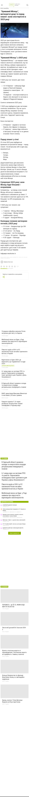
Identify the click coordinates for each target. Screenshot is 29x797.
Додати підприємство (14, 533)
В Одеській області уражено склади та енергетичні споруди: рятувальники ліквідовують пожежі (14, 385)
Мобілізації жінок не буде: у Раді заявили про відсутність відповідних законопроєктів (14, 341)
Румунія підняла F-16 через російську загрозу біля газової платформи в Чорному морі (12, 403)
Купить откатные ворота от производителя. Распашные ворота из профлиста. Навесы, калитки (14, 652)
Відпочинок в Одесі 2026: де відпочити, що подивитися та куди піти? (13, 362)
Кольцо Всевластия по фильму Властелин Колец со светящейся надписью (13, 677)
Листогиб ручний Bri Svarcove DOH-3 (14, 629)
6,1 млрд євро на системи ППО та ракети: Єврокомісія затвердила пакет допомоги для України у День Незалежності (14, 374)
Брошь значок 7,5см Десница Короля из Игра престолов (12, 701)
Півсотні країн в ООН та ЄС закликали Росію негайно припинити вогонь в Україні (14, 351)
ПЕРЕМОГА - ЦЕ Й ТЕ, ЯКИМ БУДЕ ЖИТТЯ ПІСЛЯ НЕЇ (13, 606)
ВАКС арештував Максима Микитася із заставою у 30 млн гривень (14, 394)
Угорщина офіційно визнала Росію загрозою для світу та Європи (13, 332)
